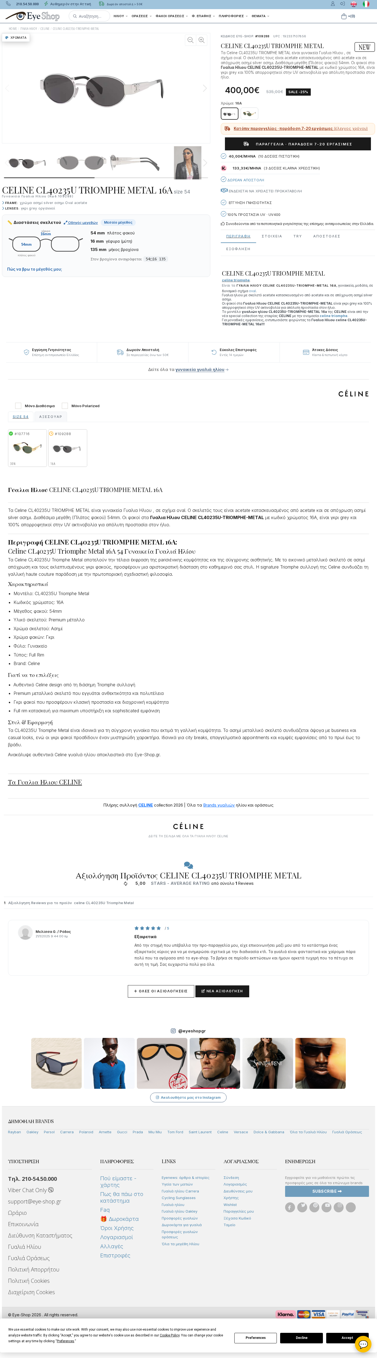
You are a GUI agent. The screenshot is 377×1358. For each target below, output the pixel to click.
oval (252, 291)
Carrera (67, 1132)
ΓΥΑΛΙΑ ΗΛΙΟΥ (28, 28)
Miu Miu (155, 1132)
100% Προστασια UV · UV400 (253, 214)
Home (13, 28)
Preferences (256, 1338)
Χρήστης (231, 1197)
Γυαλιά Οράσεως (347, 1132)
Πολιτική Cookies (29, 1280)
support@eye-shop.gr (34, 1201)
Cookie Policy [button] (169, 1335)
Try (297, 236)
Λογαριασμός (235, 1184)
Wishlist (230, 1204)
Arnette (105, 1132)
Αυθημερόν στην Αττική (70, 4)
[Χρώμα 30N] (249, 114)
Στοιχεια (272, 236)
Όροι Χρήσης (117, 1228)
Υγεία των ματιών (177, 1184)
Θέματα (259, 16)
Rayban (14, 1132)
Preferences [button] (65, 1341)
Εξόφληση (238, 249)
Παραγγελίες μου (239, 1211)
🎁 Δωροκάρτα (119, 1219)
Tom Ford (175, 1132)
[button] (89, 16)
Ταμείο (229, 1225)
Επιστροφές (115, 1255)
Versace (241, 1132)
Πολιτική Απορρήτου (33, 1269)
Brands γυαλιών (219, 805)
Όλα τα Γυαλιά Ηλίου (308, 1132)
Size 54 (21, 417)
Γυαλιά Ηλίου (24, 1246)
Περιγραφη (238, 236)
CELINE (45, 28)
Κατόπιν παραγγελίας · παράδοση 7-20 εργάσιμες (301, 128)
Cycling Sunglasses (179, 1197)
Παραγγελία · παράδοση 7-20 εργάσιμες (302, 144)
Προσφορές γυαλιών (180, 1218)
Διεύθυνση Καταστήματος (40, 1235)
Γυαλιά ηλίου (173, 1204)
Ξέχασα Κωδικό (237, 1218)
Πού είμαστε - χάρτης (118, 1181)
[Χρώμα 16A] (229, 114)
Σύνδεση (231, 1177)
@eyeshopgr (192, 1030)
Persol (49, 1132)
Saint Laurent (200, 1132)
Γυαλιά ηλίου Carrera (180, 1191)
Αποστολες (327, 236)
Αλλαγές (111, 1246)
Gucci (122, 1132)
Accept (347, 1338)
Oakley (32, 1132)
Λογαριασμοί (116, 1237)
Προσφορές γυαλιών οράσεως (180, 1234)
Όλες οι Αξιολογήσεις (161, 991)
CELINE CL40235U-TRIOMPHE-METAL (76, 28)
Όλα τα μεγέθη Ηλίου (180, 1244)
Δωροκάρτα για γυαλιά (182, 1225)
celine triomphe (333, 316)
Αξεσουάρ (50, 417)
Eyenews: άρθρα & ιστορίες (185, 1177)
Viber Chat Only (28, 1190)
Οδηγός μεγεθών (82, 222)
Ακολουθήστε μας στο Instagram (191, 1097)
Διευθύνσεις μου (238, 1191)
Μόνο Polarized (85, 406)
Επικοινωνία (23, 1224)
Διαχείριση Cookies (31, 1292)
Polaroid (86, 1132)
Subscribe (325, 1191)
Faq (105, 1210)
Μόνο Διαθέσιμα (40, 406)
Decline (301, 1338)
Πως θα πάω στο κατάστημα (121, 1197)
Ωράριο (17, 1212)
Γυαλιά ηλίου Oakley (179, 1211)
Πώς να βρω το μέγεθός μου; (34, 269)
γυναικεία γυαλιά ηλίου (200, 369)
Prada (138, 1132)
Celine (222, 1132)
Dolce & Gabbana (269, 1132)
